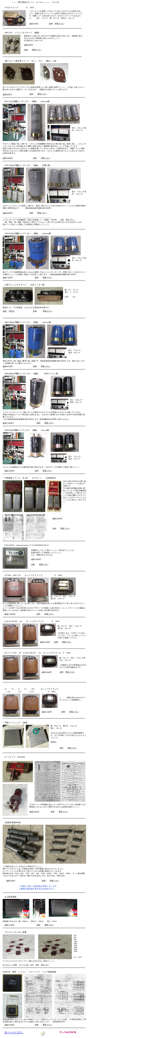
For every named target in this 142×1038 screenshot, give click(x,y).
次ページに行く (14, 1032)
